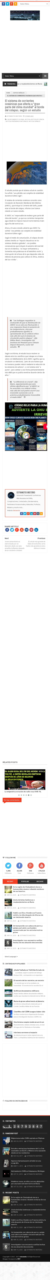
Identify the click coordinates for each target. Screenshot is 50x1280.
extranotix (23, 1257)
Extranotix (16, 510)
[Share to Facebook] (7, 787)
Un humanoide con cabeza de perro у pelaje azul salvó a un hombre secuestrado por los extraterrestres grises (28, 929)
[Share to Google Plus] (12, 787)
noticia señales (18, 92)
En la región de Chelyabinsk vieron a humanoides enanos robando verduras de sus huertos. (28, 889)
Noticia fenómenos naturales (17, 121)
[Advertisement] (25, 48)
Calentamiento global (15, 119)
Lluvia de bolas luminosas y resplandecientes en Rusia (24, 901)
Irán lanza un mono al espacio (25, 1032)
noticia (27, 119)
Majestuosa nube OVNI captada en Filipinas (27, 1138)
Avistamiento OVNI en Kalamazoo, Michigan (28, 1171)
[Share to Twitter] (9, 787)
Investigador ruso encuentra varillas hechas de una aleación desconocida (27, 941)
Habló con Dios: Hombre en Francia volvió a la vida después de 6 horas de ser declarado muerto (28, 915)
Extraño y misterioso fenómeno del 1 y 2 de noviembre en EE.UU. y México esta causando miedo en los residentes (28, 1151)
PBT (18, 1259)
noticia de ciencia (37, 119)
